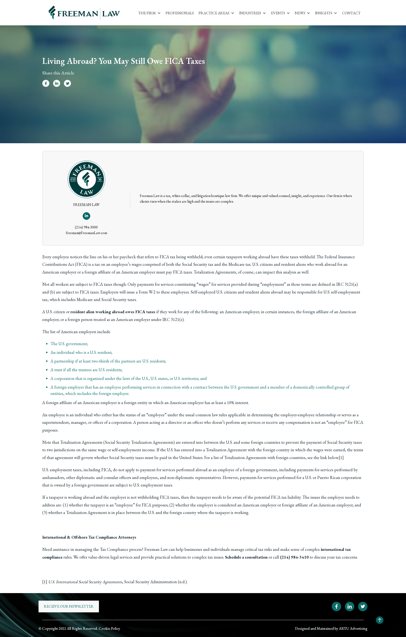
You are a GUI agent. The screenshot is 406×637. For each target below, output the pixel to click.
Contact (351, 13)
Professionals (180, 13)
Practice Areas (214, 13)
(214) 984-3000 (86, 227)
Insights (323, 13)
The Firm (147, 13)
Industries (250, 13)
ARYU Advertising (353, 628)
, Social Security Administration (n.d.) (117, 581)
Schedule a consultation (246, 557)
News (300, 13)
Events (278, 13)
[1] (341, 457)
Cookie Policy (109, 628)
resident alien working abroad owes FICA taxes (112, 311)
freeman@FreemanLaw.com (86, 232)
